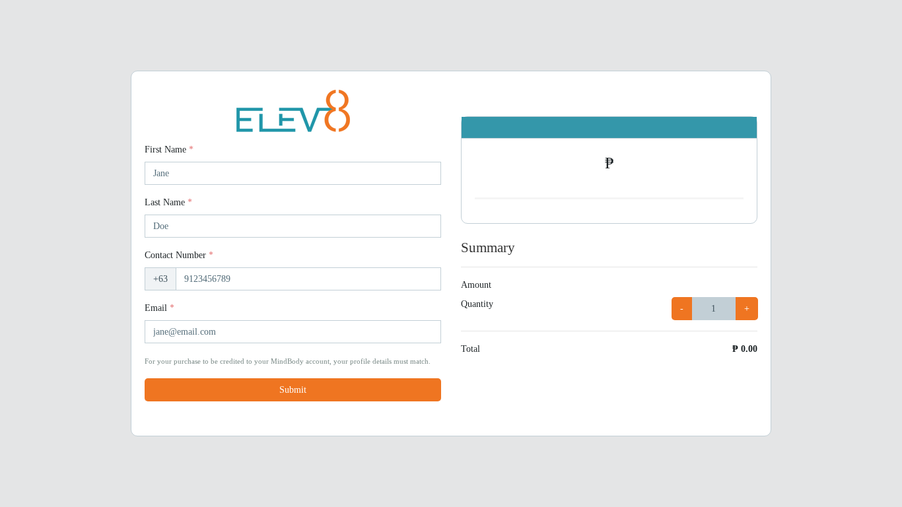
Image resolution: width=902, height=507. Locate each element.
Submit (292, 390)
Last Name (168, 202)
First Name (169, 149)
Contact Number (179, 255)
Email (159, 308)
